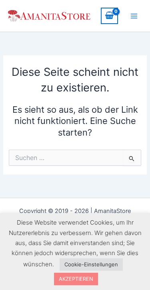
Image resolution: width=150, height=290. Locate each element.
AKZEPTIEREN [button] (76, 279)
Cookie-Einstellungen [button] (91, 264)
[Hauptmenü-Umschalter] (134, 16)
